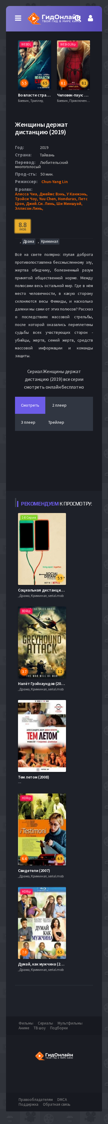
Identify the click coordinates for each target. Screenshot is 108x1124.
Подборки (59, 1028)
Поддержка (28, 1104)
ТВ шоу (40, 1028)
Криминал (49, 241)
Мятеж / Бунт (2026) (82, 95)
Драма (28, 241)
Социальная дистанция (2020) (46, 590)
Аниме (24, 1028)
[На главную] (54, 18)
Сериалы (45, 1023)
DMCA (62, 1099)
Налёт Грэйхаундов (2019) (42, 683)
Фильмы (26, 1023)
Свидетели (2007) (34, 870)
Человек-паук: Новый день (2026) (55, 95)
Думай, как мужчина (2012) (43, 964)
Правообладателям (36, 1099)
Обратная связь (56, 1104)
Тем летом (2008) (33, 777)
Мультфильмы (70, 1023)
